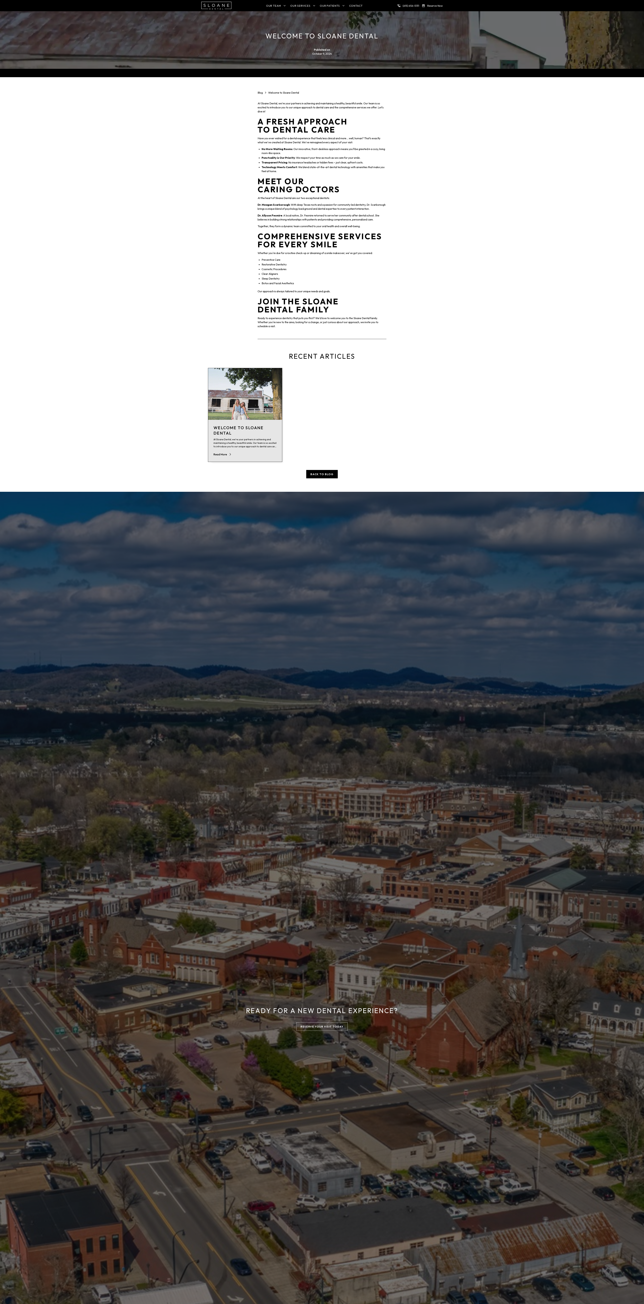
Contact (356, 5)
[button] (275, 6)
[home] (216, 5)
